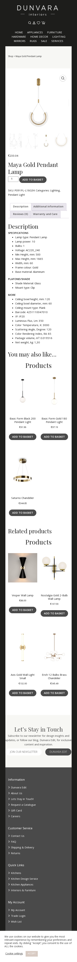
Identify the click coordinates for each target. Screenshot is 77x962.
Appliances (35, 32)
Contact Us (17, 836)
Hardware (19, 37)
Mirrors (19, 41)
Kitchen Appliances (22, 885)
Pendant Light (16, 195)
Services (57, 41)
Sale (44, 41)
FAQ (13, 842)
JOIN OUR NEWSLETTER (23, 752)
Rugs (33, 41)
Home (19, 32)
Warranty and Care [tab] (45, 214)
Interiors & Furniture (23, 890)
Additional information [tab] (48, 207)
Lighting (58, 37)
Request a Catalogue (23, 805)
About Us (16, 793)
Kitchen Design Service (24, 879)
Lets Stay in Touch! (22, 799)
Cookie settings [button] (14, 954)
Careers (15, 816)
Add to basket (32, 180)
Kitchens (16, 873)
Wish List (16, 922)
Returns (15, 853)
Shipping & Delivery (22, 848)
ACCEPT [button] (32, 954)
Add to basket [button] (22, 437)
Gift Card (16, 811)
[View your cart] (43, 23)
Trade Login (18, 916)
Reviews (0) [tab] (20, 214)
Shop (10, 57)
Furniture (54, 32)
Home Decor (39, 37)
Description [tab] (20, 207)
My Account (18, 910)
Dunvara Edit (58, 752)
